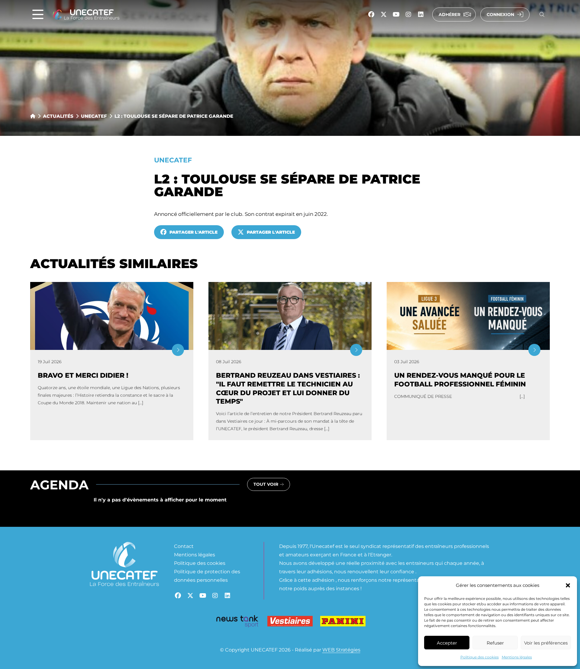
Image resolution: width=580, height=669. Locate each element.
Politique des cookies (479, 657)
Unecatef (94, 116)
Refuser (495, 643)
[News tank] (237, 622)
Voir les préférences (546, 643)
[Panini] (343, 622)
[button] (568, 585)
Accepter (447, 643)
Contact (184, 546)
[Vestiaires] (290, 622)
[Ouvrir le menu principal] (38, 14)
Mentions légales (517, 657)
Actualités (58, 116)
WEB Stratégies (341, 649)
